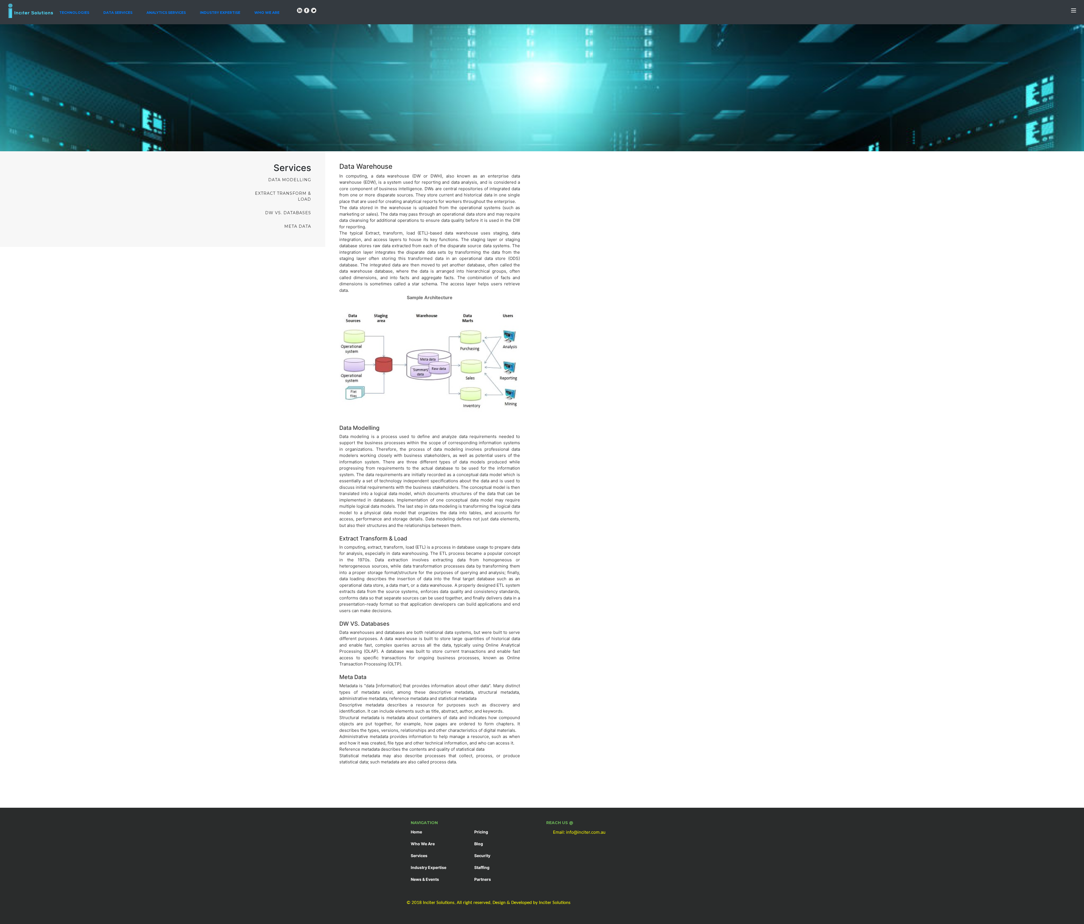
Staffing (481, 867)
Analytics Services (166, 12)
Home (416, 831)
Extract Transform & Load (283, 196)
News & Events (425, 879)
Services (419, 855)
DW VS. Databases (288, 212)
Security (482, 855)
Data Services (117, 12)
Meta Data (297, 226)
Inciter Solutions (555, 902)
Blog (478, 843)
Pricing (481, 831)
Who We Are (266, 12)
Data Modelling (289, 179)
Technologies (74, 12)
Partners (482, 879)
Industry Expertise (220, 12)
